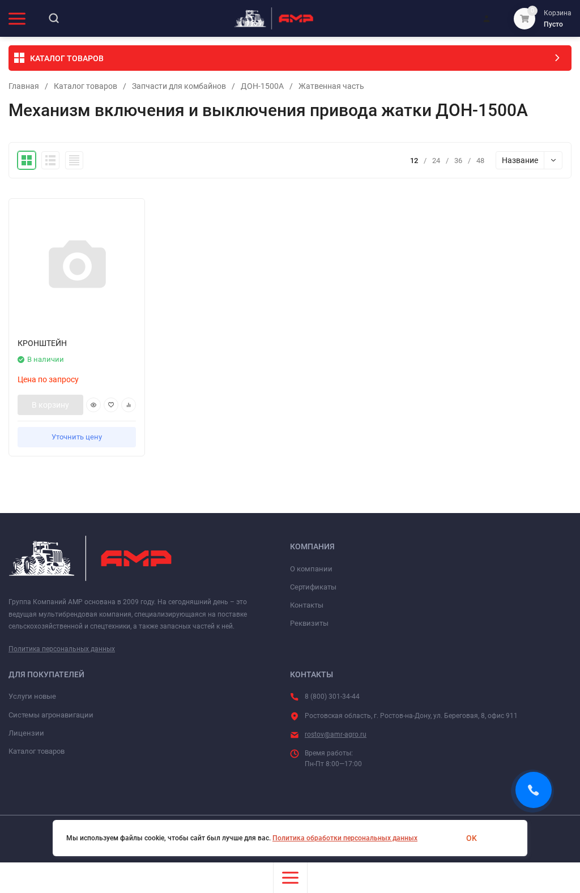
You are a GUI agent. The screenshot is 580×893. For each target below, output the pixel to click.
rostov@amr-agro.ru (335, 734)
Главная (23, 86)
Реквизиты (309, 623)
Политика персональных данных (61, 649)
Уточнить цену (77, 437)
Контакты (306, 605)
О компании (311, 569)
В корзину (50, 404)
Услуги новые (32, 696)
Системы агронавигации (50, 715)
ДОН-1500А (262, 86)
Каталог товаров (85, 86)
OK (471, 838)
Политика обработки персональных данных (344, 838)
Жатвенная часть (331, 86)
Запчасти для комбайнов (179, 86)
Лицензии (26, 733)
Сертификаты (313, 587)
